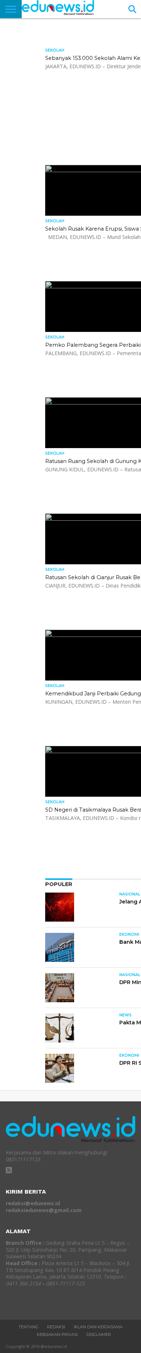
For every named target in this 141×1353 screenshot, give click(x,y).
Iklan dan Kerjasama (98, 1326)
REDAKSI (56, 1326)
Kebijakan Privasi (57, 1334)
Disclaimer (98, 1334)
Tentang (28, 1326)
